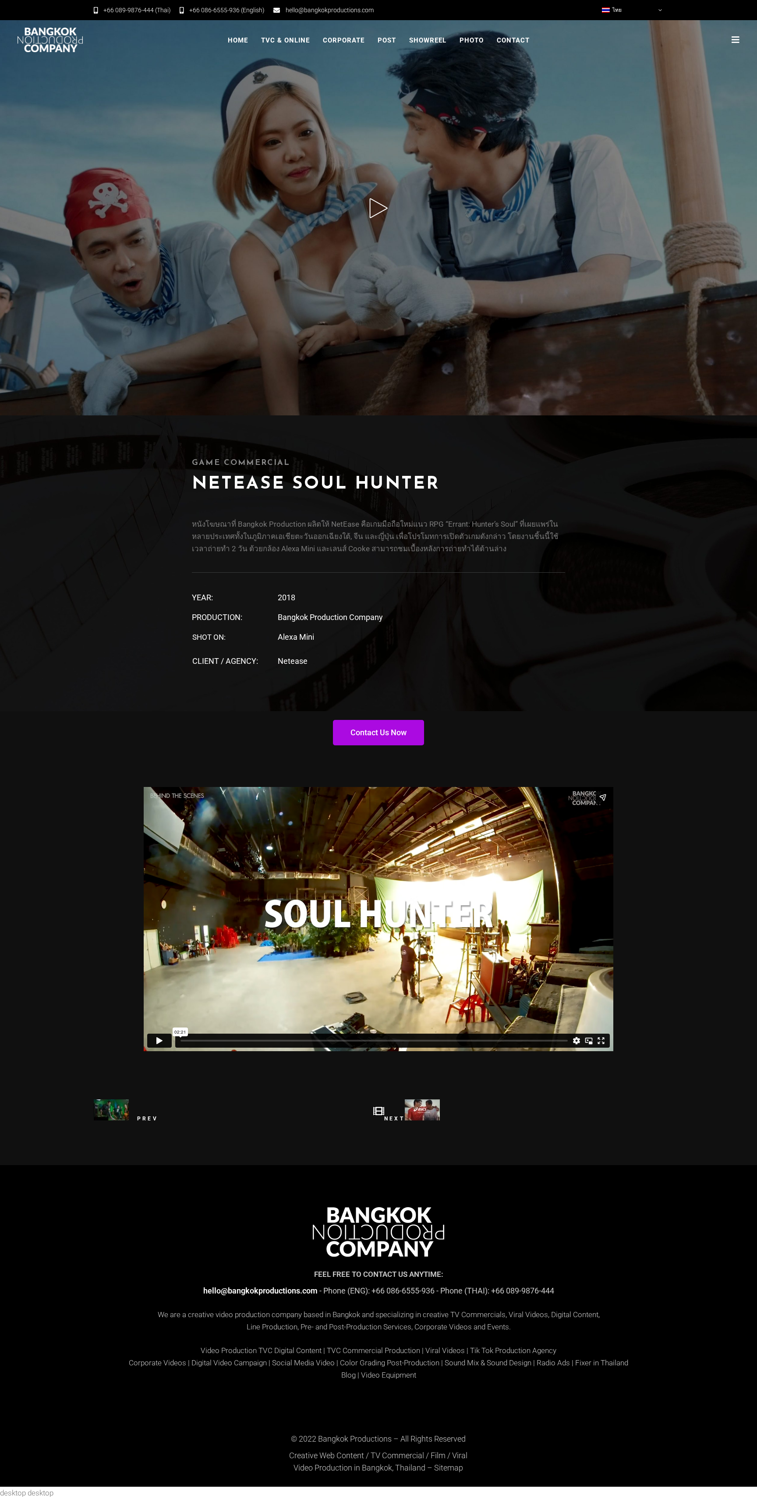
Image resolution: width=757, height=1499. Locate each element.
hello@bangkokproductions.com (260, 1290)
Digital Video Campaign (229, 1362)
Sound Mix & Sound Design (488, 1362)
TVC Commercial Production (373, 1350)
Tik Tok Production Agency (513, 1350)
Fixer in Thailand (601, 1362)
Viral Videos (445, 1350)
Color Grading (362, 1362)
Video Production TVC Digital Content (261, 1350)
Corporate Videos (157, 1362)
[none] (632, 10)
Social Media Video (303, 1362)
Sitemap (448, 1467)
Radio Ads (553, 1362)
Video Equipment (388, 1375)
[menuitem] (632, 10)
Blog (348, 1375)
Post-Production (413, 1362)
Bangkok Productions (355, 1438)
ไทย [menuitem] (617, 10)
